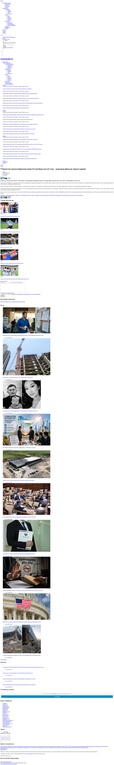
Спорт (4, 29)
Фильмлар (10, 17)
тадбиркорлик (40, 747)
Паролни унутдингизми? (8, 47)
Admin (4, 171)
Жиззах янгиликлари (7, 720)
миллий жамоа (51, 195)
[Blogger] (8, 178)
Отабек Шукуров (65, 195)
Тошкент (69, 746)
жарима (90, 746)
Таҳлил (4, 30)
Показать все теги (4, 748)
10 (1, 737)
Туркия (73, 746)
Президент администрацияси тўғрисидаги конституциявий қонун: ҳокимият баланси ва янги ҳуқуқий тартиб (19, 684)
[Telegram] (9, 178)
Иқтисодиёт (10, 23)
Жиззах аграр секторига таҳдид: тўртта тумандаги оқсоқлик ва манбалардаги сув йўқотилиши (17, 88)
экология (65, 747)
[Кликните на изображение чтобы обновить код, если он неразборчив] (25, 294)
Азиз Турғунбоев (79, 195)
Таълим (9, 10)
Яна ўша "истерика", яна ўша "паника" (6, 247)
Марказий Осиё (29, 746)
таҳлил (45, 747)
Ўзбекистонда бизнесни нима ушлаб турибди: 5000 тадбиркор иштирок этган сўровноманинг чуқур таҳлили (19, 447)
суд (29, 747)
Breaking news (5, 8)
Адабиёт (4, 703)
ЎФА (1, 746)
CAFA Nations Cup (24, 195)
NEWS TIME (5, 715)
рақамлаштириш (20, 747)
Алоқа (4, 38)
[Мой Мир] (4, 178)
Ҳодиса (4, 160)
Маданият (5, 718)
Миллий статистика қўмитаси (39, 746)
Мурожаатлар (5, 706)
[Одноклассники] (3, 178)
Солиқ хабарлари (11, 24)
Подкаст (4, 725)
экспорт (68, 747)
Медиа (6, 14)
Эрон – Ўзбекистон (36, 195)
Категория (7, 9)
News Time (7, 6)
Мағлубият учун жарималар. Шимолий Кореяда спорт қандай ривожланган (11, 263)
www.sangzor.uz (30, 753)
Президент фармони (49, 746)
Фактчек (7, 5)
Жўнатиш (2, 295)
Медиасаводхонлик (7, 3)
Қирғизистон (73, 747)
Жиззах (4, 31)
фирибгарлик (57, 747)
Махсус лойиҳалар (6, 62)
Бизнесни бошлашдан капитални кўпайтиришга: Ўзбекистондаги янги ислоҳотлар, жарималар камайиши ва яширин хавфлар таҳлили (23, 114)
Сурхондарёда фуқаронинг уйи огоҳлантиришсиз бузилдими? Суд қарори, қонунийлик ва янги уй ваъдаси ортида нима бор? (21, 655)
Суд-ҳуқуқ (10, 22)
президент (14, 747)
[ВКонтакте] (1, 178)
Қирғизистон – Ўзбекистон (14, 195)
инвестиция (98, 746)
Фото (9, 15)
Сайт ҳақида (8, 763)
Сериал (9, 19)
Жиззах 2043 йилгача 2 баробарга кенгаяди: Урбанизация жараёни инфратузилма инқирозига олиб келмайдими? (20, 93)
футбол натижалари (44, 195)
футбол (61, 747)
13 (5, 737)
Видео (9, 16)
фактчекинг (52, 747)
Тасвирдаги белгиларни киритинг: (7, 293)
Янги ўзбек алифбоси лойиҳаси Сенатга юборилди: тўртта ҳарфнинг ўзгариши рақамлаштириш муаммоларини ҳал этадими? (22, 153)
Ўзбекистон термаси (4, 195)
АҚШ (19, 746)
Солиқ (66, 746)
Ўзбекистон (5, 719)
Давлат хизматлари (11, 25)
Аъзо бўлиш (57, 696)
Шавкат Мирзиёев (85, 746)
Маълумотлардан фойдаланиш (9, 37)
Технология (5, 722)
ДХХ (22, 746)
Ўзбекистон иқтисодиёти (13, 746)
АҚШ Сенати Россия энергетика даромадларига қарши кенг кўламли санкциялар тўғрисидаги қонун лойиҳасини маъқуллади (22, 621)
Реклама (12, 763)
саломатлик (26, 747)
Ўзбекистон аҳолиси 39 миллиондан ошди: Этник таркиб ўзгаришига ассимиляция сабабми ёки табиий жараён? (20, 158)
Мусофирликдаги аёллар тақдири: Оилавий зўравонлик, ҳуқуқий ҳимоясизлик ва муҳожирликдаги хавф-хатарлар (20, 124)
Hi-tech (6, 28)
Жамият (6, 26)
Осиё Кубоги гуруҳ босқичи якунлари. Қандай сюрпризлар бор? (10, 216)
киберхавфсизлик (4, 747)
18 (2, 738)
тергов (48, 747)
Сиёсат (4, 32)
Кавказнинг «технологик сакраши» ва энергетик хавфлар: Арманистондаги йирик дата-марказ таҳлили (18, 133)
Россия (55, 746)
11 (2, 737)
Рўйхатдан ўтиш (6, 39)
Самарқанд (59, 746)
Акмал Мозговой (58, 195)
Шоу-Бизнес (7, 27)
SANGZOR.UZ (6, 59)
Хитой (80, 746)
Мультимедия (8, 4)
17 (1, 738)
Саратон (63, 746)
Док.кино (9, 20)
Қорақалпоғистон (84, 747)
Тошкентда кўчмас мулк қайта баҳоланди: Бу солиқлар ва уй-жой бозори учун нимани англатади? (18, 119)
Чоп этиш (5, 175)
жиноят (93, 746)
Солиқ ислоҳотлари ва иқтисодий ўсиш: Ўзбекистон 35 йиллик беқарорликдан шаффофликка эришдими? (19, 553)
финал (30, 195)
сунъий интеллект (34, 747)
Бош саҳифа (5, 61)
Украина (76, 746)
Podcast (6, 7)
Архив (1, 166)
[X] (6, 178)
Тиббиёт (9, 11)
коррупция (10, 747)
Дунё (9, 12)
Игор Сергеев (72, 195)
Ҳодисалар (5, 724)
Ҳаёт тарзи (10, 13)
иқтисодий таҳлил (104, 746)
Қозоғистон (78, 747)
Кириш (6, 40)
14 (6, 737)
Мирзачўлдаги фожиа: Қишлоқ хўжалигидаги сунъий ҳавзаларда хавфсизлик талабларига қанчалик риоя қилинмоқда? (21, 98)
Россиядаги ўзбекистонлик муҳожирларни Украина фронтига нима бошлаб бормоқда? (16, 107)
